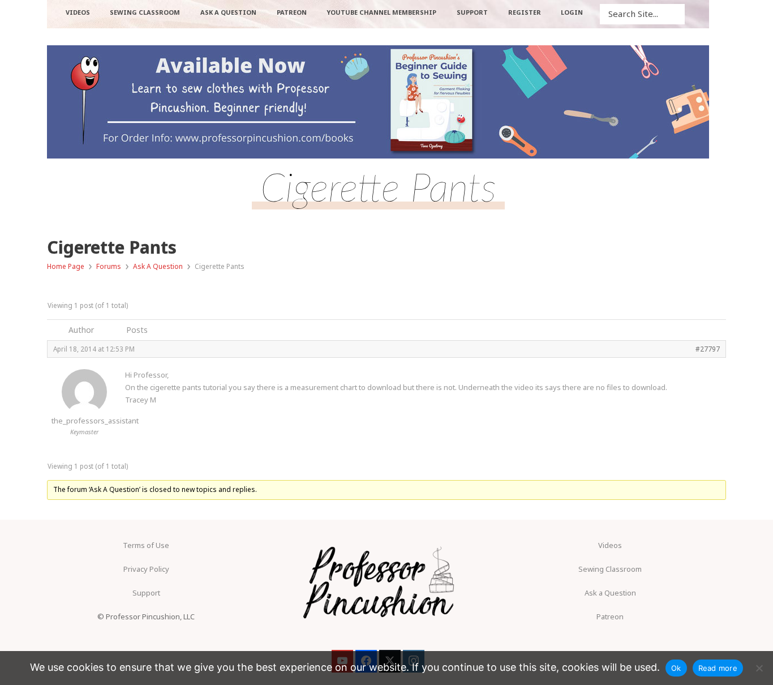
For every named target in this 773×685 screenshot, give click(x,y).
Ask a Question (610, 593)
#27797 (707, 348)
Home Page (65, 266)
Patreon (610, 616)
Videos (610, 545)
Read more (717, 668)
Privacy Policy (146, 569)
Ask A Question (158, 266)
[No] (759, 668)
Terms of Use (146, 545)
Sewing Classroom (610, 569)
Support (146, 593)
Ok (676, 668)
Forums (108, 266)
